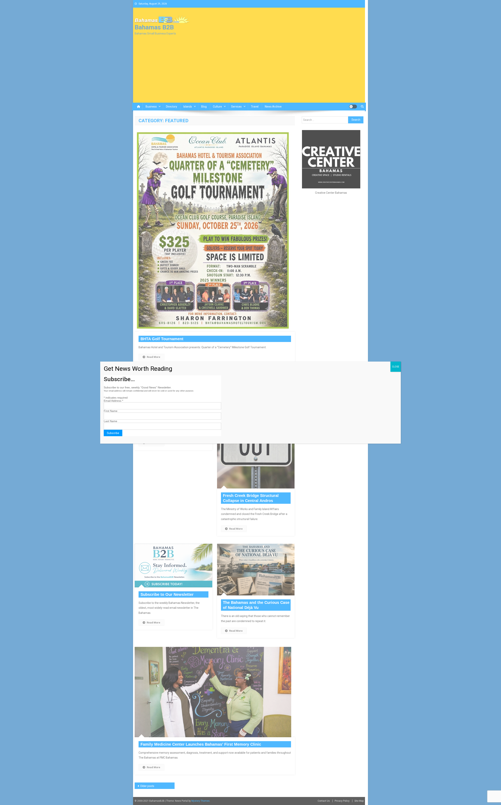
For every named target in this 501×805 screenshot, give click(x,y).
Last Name (110, 421)
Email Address (113, 400)
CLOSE (395, 366)
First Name (110, 410)
